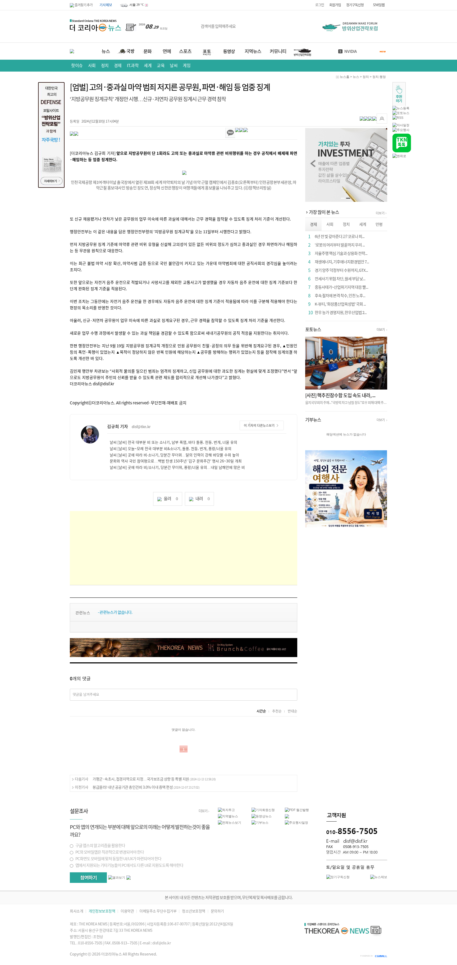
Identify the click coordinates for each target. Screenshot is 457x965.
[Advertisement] (183, 548)
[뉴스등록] (400, 108)
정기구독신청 (355, 5)
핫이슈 (77, 65)
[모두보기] (128, 877)
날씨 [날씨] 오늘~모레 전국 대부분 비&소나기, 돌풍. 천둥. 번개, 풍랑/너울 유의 (170, 449)
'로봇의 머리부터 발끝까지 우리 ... (340, 245)
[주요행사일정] (296, 822)
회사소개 (76, 911)
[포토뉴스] (400, 113)
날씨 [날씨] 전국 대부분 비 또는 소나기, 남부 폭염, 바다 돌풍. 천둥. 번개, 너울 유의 (173, 442)
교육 (160, 65)
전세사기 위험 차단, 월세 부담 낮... (340, 279)
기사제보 (105, 5)
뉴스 (356, 77)
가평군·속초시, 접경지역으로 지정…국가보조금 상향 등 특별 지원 (154, 779)
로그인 (319, 5)
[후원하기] (399, 94)
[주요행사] (400, 130)
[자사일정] (400, 125)
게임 (186, 65)
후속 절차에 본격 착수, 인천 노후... (340, 296)
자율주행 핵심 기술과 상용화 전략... (341, 253)
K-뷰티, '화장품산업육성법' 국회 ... (340, 304)
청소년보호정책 (193, 911)
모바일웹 (379, 5)
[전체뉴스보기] (229, 822)
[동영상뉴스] (262, 816)
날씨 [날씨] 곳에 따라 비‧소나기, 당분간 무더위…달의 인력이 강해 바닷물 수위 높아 (174, 455)
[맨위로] (399, 156)
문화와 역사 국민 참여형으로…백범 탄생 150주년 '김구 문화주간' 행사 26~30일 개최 (176, 461)
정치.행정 (379, 77)
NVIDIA (350, 51)
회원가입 (335, 5)
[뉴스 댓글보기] (287, 816)
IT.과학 (133, 65)
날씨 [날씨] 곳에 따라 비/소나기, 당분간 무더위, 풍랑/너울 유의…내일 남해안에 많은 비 (177, 467)
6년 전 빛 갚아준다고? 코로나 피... (339, 236)
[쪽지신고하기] (382, 119)
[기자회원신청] (268, 810)
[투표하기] (88, 877)
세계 (148, 65)
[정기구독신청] (338, 877)
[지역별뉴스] (228, 816)
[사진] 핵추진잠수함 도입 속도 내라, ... (340, 395)
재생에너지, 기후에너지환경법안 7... (342, 262)
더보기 (380, 213)
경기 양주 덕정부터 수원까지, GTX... (341, 270)
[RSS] (397, 117)
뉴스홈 (344, 77)
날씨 (173, 65)
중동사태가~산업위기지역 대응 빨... (341, 287)
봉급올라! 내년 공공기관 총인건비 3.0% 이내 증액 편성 (146, 787)
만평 (379, 224)
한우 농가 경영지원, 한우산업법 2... (341, 313)
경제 (118, 65)
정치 (105, 65)
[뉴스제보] (378, 877)
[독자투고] (226, 810)
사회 (92, 65)
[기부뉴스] (260, 822)
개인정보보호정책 (102, 911)
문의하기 (217, 911)
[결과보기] (116, 877)
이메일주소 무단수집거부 (157, 911)
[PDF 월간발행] (297, 810)
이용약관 (127, 911)
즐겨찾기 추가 (83, 5)
